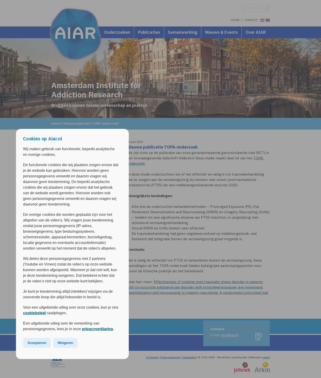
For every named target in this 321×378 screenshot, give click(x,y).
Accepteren (36, 343)
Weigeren (65, 343)
